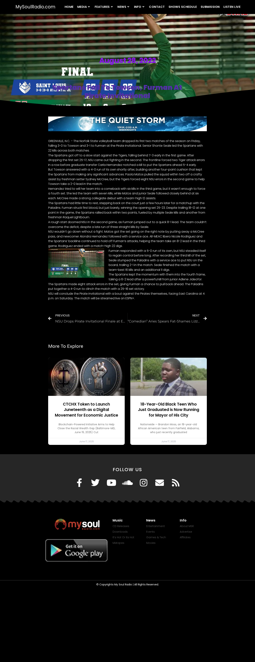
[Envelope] (159, 482)
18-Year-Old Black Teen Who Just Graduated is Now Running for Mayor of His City (168, 409)
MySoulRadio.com (35, 7)
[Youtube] (111, 482)
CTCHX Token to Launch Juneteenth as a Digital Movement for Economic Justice (86, 409)
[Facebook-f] (79, 482)
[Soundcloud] (127, 482)
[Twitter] (95, 482)
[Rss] (175, 482)
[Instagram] (143, 482)
